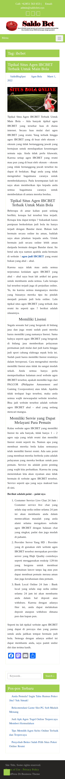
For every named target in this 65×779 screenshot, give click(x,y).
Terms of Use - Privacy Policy (22, 769)
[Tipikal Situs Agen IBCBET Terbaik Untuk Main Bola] (32, 99)
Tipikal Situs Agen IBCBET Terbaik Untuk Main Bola (30, 66)
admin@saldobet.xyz (32, 7)
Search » (50, 676)
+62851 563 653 (30, 3)
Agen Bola (36, 76)
